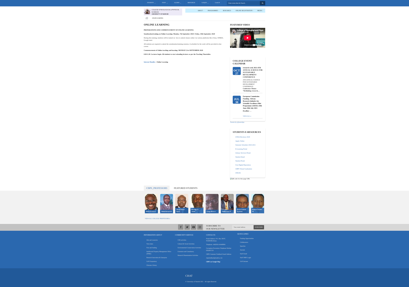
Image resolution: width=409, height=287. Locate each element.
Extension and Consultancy (186, 251)
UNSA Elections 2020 (242, 137)
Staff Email (243, 254)
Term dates (149, 244)
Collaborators (244, 242)
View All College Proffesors (157, 218)
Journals (242, 250)
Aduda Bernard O (166, 211)
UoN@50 (204, 2)
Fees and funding (151, 248)
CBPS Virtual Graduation (243, 169)
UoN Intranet (244, 261)
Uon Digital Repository (243, 165)
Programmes (213, 10)
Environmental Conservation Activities (189, 248)
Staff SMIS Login (245, 257)
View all (246, 116)
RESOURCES (191, 2)
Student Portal (240, 161)
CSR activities (182, 240)
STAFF (164, 2)
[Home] (147, 11)
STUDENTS (150, 2)
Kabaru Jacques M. (257, 210)
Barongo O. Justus (195, 210)
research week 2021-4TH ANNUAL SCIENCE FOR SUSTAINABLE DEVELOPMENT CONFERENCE (253, 72)
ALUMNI (176, 2)
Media (259, 10)
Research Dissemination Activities (188, 255)
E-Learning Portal (241, 149)
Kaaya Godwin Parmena (241, 210)
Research (227, 10)
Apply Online (239, 141)
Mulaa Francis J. (151, 211)
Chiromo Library (151, 265)
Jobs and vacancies (152, 240)
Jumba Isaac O (226, 211)
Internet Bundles (149, 62)
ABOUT (200, 10)
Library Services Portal (243, 153)
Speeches (242, 246)
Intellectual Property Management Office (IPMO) (158, 253)
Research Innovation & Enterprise (156, 257)
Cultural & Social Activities (186, 244)
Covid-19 (217, 2)
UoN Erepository (151, 261)
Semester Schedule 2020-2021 (245, 145)
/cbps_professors (156, 188)
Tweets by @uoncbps (237, 122)
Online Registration (244, 10)
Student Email (240, 157)
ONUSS (238, 173)
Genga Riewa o (211, 211)
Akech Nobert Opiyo (180, 210)
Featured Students (185, 188)
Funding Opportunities (247, 238)
